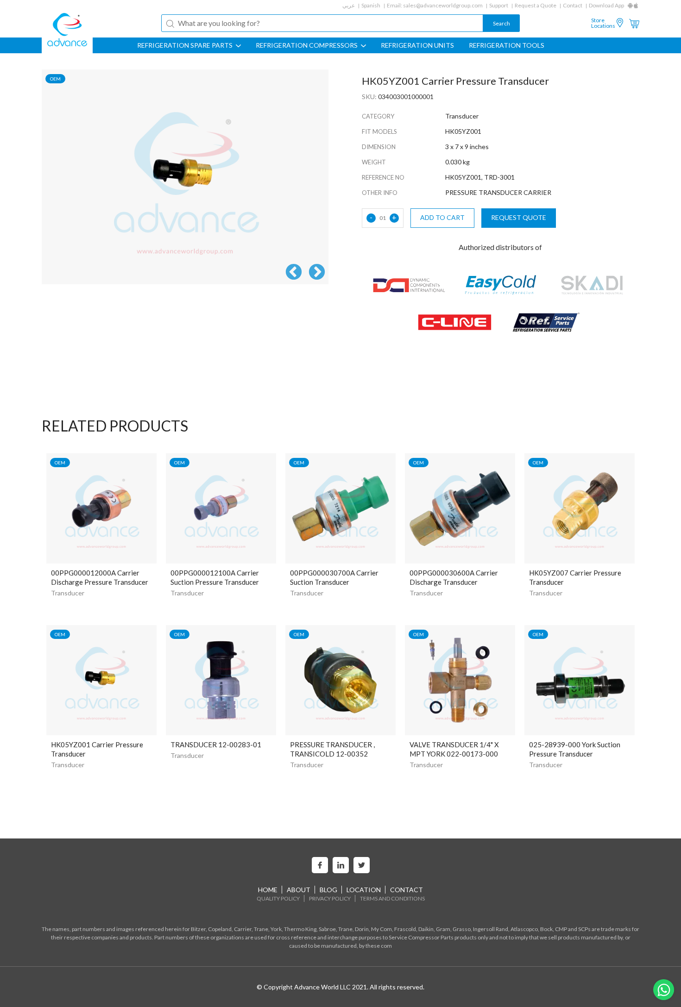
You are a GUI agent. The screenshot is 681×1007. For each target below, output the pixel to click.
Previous (293, 272)
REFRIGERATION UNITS (417, 45)
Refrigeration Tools (506, 45)
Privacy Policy (330, 898)
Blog (328, 890)
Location (364, 890)
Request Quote (518, 217)
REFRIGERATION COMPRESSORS (307, 45)
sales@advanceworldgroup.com (443, 5)
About (298, 890)
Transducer (67, 593)
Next (316, 272)
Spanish (370, 5)
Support (498, 5)
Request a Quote (535, 5)
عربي (348, 5)
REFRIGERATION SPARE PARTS (185, 45)
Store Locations (603, 23)
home (267, 890)
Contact (572, 5)
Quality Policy (278, 898)
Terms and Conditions (392, 898)
